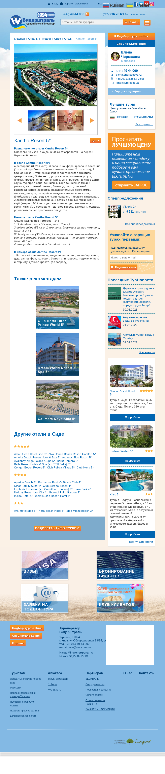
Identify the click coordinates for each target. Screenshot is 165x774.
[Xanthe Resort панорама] (55, 74)
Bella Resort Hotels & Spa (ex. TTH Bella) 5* (42, 464)
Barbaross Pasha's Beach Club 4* (59, 482)
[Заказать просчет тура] (131, 164)
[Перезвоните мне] (87, 14)
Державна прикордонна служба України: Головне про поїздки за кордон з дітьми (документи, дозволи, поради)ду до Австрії (138, 297)
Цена (95, 140)
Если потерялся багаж (23, 715)
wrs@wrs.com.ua (80, 647)
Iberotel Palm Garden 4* (64, 492)
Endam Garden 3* (121, 451)
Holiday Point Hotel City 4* (30, 492)
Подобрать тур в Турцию (57, 528)
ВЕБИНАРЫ (92, 678)
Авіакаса (55, 673)
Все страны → (144, 124)
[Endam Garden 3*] (131, 437)
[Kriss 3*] (131, 480)
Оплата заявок (94, 695)
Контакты (147, 673)
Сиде (57, 38)
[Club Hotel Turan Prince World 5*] (57, 307)
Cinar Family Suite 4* (27, 485)
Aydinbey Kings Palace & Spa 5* (34, 460)
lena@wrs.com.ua (127, 82)
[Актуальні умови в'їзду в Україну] (115, 339)
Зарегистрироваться (76, 3)
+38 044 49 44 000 (77, 643)
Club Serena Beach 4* (57, 485)
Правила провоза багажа (24, 710)
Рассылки (15, 687)
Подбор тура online (132, 36)
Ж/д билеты (54, 689)
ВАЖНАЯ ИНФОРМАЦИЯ (100, 709)
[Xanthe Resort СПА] (70, 120)
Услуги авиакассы (58, 678)
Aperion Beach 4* (25, 482)
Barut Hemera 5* (67, 460)
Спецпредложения (131, 43)
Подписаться (125, 267)
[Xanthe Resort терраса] (41, 120)
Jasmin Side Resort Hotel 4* (52, 495)
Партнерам (94, 673)
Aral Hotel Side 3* (25, 510)
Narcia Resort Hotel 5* (122, 392)
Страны (33, 38)
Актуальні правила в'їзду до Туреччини (136, 319)
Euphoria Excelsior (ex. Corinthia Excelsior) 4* (43, 489)
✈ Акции (52, 684)
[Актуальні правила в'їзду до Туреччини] (115, 322)
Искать (133, 22)
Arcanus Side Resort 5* (77, 457)
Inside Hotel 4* (23, 495)
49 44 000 (127, 70)
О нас (127, 673)
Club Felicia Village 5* (61, 467)
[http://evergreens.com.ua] (132, 740)
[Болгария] (113, 116)
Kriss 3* (114, 494)
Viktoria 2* (129, 206)
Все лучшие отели (141, 541)
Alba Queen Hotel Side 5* (30, 454)
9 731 (143, 117)
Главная (19, 38)
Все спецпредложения (140, 223)
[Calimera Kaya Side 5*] (57, 401)
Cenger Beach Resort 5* (29, 467)
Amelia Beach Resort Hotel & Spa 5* (37, 457)
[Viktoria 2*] (115, 211)
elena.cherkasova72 (129, 74)
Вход (55, 3)
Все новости (147, 352)
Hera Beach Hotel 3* (51, 510)
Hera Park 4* (82, 489)
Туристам (17, 673)
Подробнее (132, 417)
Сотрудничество (95, 684)
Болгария (122, 116)
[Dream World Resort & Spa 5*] (57, 354)
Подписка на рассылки (98, 689)
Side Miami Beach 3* (79, 510)
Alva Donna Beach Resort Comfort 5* (72, 454)
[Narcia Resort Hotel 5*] (131, 377)
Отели (68, 38)
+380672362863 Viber (130, 78)
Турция (46, 38)
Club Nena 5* (85, 467)
